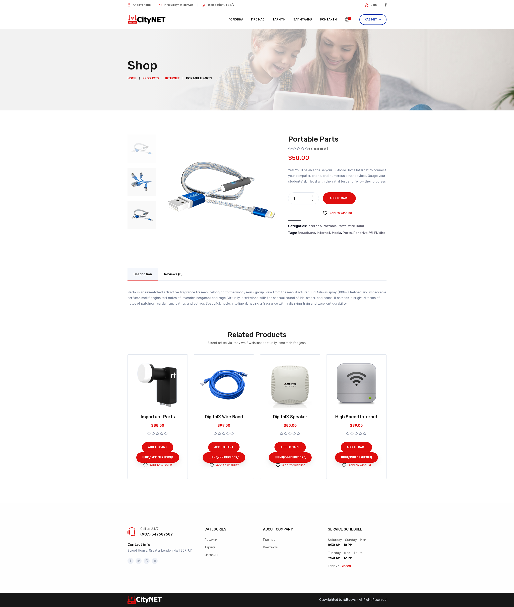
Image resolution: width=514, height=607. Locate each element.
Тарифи (279, 19)
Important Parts (158, 416)
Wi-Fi (373, 233)
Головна (235, 19)
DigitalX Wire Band (224, 416)
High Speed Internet (356, 416)
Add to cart (339, 198)
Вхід (373, 5)
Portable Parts (335, 226)
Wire (381, 233)
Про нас (257, 19)
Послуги (210, 540)
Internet (314, 226)
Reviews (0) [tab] (173, 274)
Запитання (303, 19)
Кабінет (371, 19)
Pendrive (360, 233)
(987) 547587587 (156, 534)
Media (336, 233)
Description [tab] (143, 274)
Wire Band (356, 226)
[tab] (141, 149)
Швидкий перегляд (157, 457)
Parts (347, 233)
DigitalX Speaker (290, 416)
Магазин (211, 555)
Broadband (306, 233)
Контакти (328, 19)
